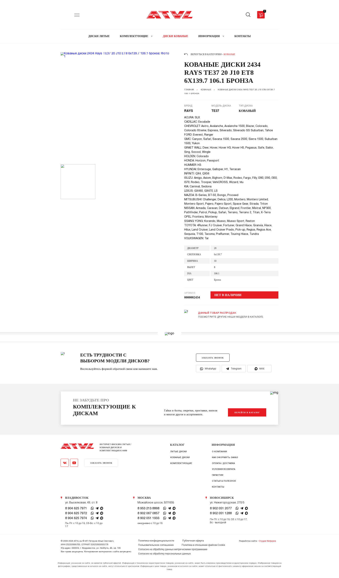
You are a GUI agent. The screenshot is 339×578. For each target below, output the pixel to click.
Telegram (236, 369)
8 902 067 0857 (148, 513)
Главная (189, 90)
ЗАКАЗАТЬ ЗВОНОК (213, 357)
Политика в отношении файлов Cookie (203, 545)
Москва (144, 497)
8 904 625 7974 (76, 518)
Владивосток (76, 497)
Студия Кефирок (267, 541)
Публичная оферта (193, 541)
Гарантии (217, 475)
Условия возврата (223, 469)
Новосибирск (222, 497)
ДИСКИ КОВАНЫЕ (175, 36)
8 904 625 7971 (76, 508)
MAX (261, 369)
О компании (219, 452)
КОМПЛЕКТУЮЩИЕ (134, 36)
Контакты (218, 487)
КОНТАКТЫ (242, 36)
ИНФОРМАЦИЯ (209, 36)
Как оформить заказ (225, 458)
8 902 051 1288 (221, 513)
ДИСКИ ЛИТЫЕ (99, 36)
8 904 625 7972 (76, 513)
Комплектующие (181, 463)
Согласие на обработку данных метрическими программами (172, 549)
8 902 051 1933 (148, 518)
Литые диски (178, 452)
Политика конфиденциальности (156, 541)
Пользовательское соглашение (156, 545)
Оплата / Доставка (223, 463)
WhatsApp (210, 369)
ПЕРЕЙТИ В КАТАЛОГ (247, 412)
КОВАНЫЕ (206, 90)
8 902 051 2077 (221, 508)
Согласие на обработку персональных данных (164, 554)
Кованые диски (180, 458)
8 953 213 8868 (148, 508)
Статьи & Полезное (224, 481)
